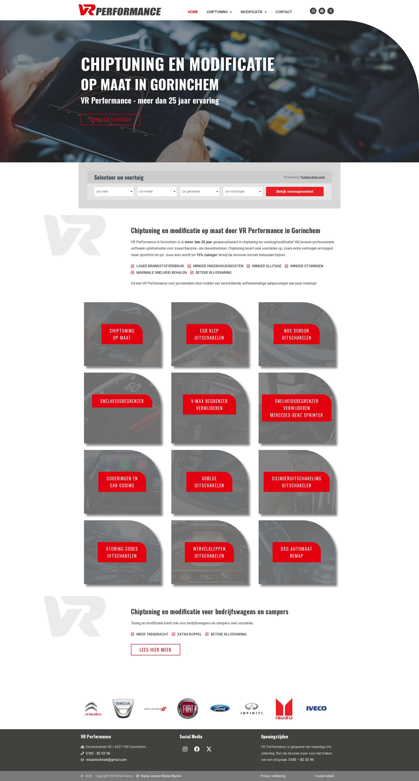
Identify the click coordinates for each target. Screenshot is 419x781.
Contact (283, 12)
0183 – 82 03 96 (301, 760)
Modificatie (251, 12)
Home (193, 12)
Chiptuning (217, 12)
